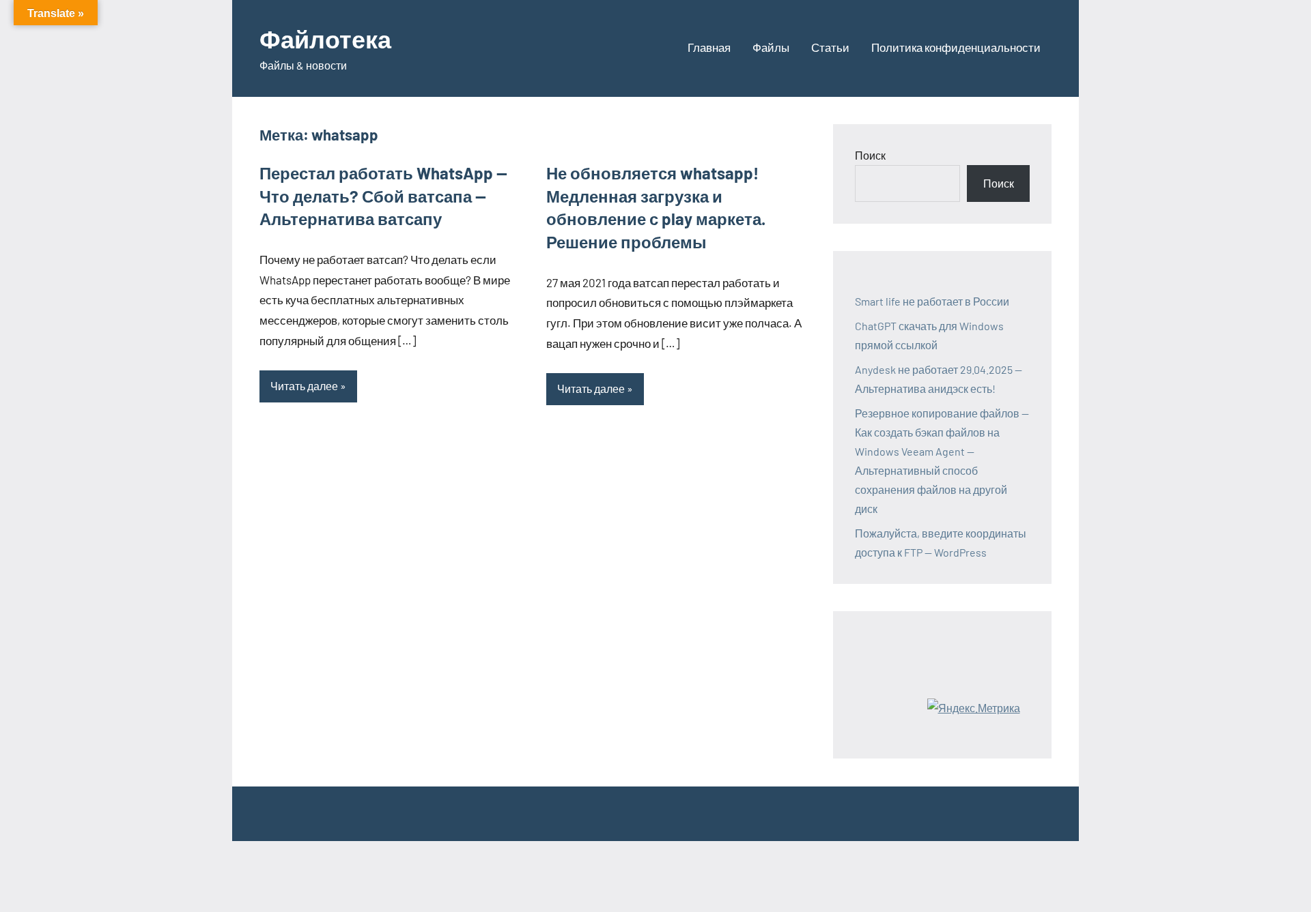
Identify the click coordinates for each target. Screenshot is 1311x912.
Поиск (870, 155)
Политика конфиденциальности (956, 47)
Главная (709, 47)
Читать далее (304, 385)
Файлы (770, 47)
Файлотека (325, 38)
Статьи (830, 47)
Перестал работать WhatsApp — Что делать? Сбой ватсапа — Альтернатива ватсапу (383, 196)
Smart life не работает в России (932, 301)
